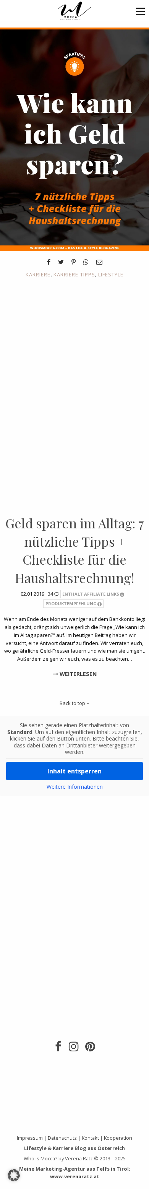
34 (51, 593)
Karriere (38, 274)
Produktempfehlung (71, 603)
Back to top (73, 703)
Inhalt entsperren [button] (74, 771)
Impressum (30, 1137)
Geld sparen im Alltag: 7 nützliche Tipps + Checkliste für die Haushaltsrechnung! (74, 550)
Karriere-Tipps (74, 274)
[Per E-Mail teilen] (99, 261)
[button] (140, 10)
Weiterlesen (77, 673)
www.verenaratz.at (74, 1176)
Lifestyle (110, 274)
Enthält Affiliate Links (90, 594)
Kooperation (118, 1137)
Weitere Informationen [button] (75, 786)
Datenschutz (62, 1137)
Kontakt (90, 1137)
